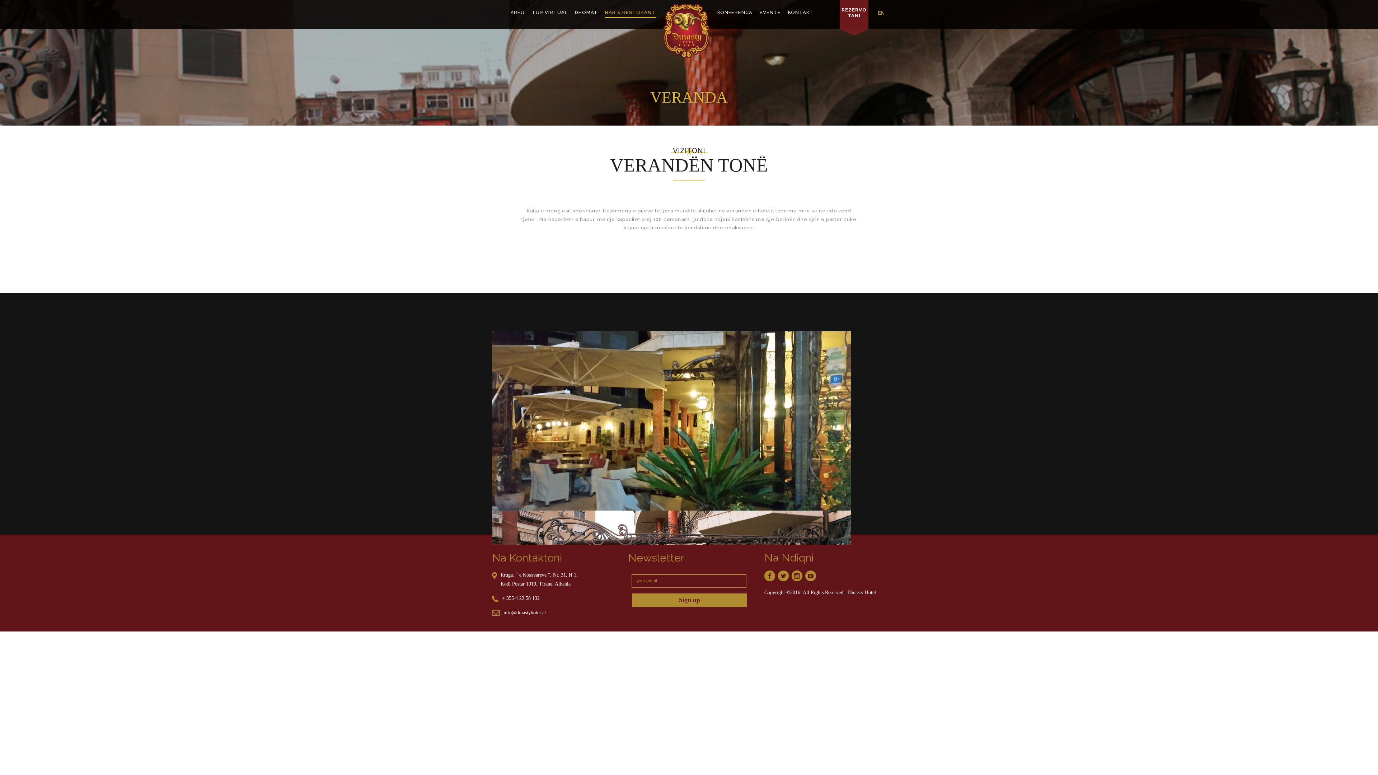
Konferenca (735, 12)
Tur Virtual (550, 12)
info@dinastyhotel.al (524, 612)
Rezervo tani (854, 12)
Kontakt (801, 12)
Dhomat (586, 12)
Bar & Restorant (630, 12)
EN (881, 13)
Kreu (518, 12)
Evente (770, 12)
